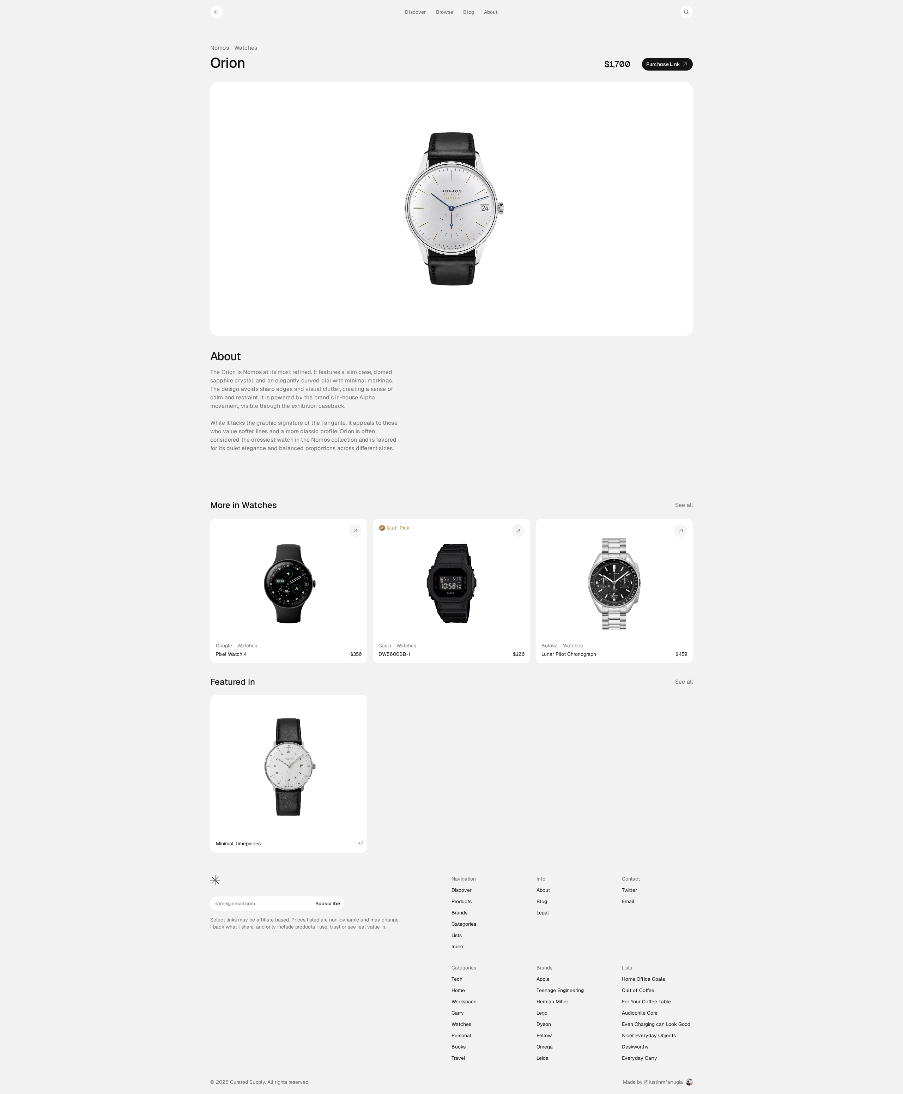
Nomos (219, 48)
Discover (462, 890)
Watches (245, 48)
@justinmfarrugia (663, 1082)
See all (684, 505)
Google (224, 645)
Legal (543, 912)
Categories (464, 924)
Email (628, 901)
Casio (384, 645)
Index (458, 946)
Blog (542, 901)
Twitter (629, 890)
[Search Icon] (686, 12)
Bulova (549, 645)
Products (462, 901)
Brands (459, 912)
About (543, 890)
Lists (457, 935)
